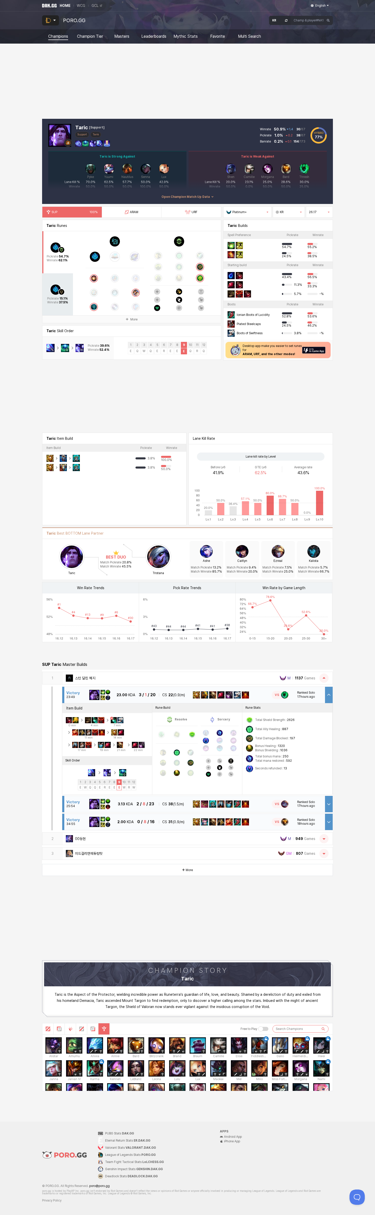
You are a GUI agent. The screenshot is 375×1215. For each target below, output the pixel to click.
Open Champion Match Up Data (185, 197)
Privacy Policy (51, 1200)
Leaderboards (153, 36)
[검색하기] (323, 1028)
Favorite (217, 36)
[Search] (328, 20)
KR (281, 212)
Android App (233, 1137)
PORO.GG (74, 20)
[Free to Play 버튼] (263, 1029)
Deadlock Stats (131, 1176)
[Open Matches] (324, 838)
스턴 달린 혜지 (85, 678)
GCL (95, 5)
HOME (65, 5)
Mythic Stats (185, 36)
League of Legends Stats (130, 1154)
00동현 (80, 839)
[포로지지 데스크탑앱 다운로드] (314, 350)
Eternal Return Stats (127, 1140)
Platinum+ (239, 212)
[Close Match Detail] (329, 695)
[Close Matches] (324, 678)
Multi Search (249, 36)
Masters (121, 36)
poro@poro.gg (99, 1186)
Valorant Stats (130, 1147)
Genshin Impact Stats (134, 1169)
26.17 (313, 212)
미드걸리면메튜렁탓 (89, 853)
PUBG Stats (119, 1133)
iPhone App (232, 1141)
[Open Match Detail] (329, 804)
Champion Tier (90, 36)
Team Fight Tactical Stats (134, 1162)
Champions (58, 36)
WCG (81, 5)
